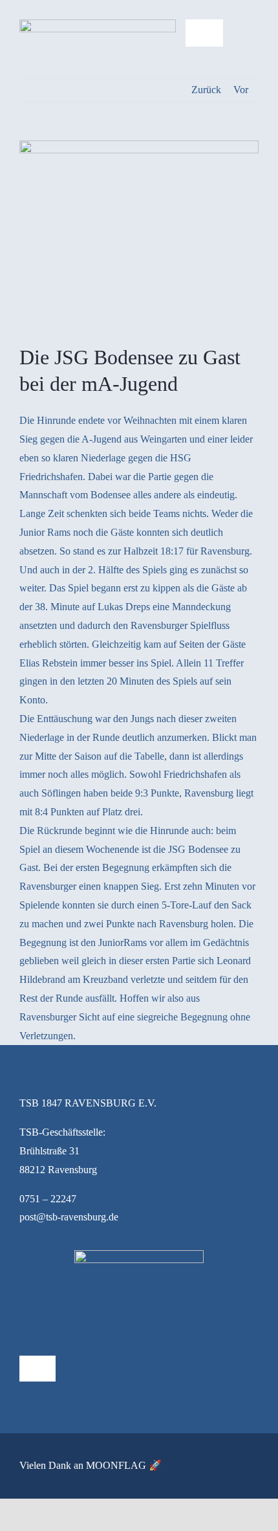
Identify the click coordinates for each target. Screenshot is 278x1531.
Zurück (206, 89)
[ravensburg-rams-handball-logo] (97, 24)
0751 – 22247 (47, 1198)
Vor (240, 89)
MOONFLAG (116, 1465)
